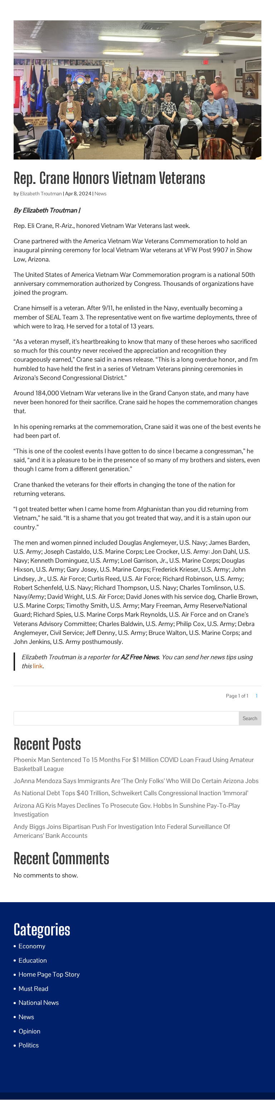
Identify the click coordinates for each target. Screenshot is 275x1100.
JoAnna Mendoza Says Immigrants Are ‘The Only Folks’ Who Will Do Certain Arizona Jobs (136, 781)
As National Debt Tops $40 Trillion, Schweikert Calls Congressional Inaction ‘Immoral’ (131, 793)
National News (39, 1002)
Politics (29, 1045)
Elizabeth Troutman (41, 193)
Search (250, 718)
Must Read (33, 988)
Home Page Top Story (49, 974)
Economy (32, 946)
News (100, 193)
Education (33, 960)
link (38, 666)
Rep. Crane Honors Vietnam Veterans (109, 178)
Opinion (29, 1031)
